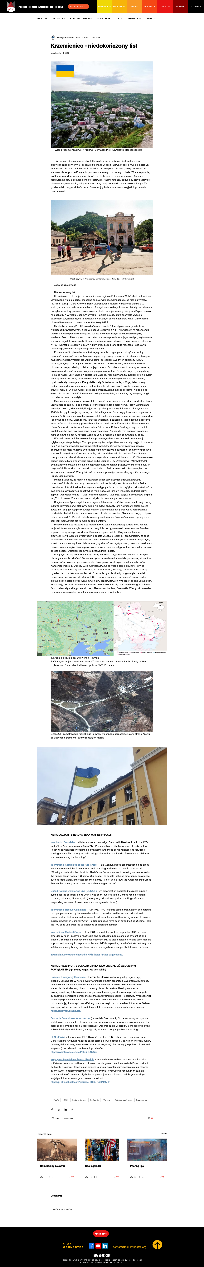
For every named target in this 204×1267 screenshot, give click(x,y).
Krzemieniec (141, 1100)
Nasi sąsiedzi (93, 1165)
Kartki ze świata (78, 1100)
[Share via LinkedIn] (65, 1109)
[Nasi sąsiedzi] (102, 1150)
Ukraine (106, 1100)
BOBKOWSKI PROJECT (81, 18)
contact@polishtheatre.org (129, 1247)
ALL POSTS (42, 18)
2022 (65, 1100)
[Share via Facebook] (52, 1109)
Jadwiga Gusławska (123, 1100)
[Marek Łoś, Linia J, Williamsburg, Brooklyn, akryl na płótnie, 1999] (147, 1150)
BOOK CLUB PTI (104, 18)
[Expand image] (75, 628)
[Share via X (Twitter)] (58, 1109)
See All (164, 1133)
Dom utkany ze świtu (52, 1165)
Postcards (94, 1100)
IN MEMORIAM (135, 18)
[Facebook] (91, 1246)
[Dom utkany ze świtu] (57, 1150)
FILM (120, 18)
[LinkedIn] (105, 1246)
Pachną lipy (137, 1165)
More (150, 18)
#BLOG (55, 1100)
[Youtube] (98, 1246)
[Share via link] (72, 1109)
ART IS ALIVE (59, 18)
